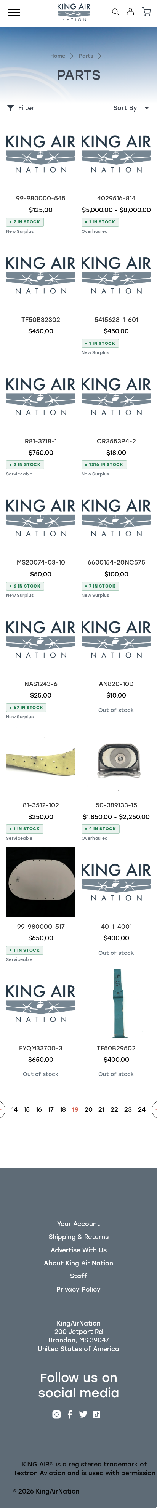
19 (75, 1109)
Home (57, 56)
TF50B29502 (116, 1048)
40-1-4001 (116, 926)
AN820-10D (116, 684)
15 (27, 1109)
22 (114, 1109)
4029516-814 (116, 198)
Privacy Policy (78, 1289)
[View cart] (146, 11)
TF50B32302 (40, 319)
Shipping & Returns (79, 1237)
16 (39, 1109)
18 (63, 1109)
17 (51, 1109)
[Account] (130, 11)
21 (101, 1109)
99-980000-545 (41, 198)
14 (14, 1109)
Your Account (78, 1224)
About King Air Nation (78, 1263)
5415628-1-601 (116, 319)
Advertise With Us (79, 1250)
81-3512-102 (41, 805)
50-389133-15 (116, 805)
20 (88, 1109)
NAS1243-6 (41, 684)
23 (128, 1109)
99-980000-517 (41, 926)
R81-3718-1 (41, 441)
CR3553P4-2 (116, 441)
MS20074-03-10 (41, 562)
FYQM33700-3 (40, 1048)
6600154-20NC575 (116, 562)
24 (142, 1109)
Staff (78, 1276)
